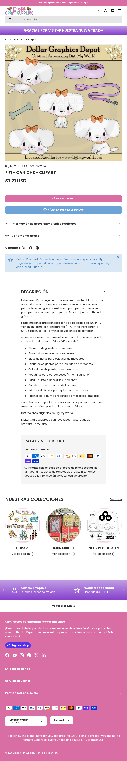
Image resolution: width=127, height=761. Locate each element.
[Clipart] (22, 525)
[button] (112, 10)
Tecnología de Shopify (46, 752)
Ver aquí (83, 2)
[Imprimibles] (63, 525)
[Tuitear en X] (24, 248)
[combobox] (63, 19)
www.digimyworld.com (35, 424)
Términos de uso (58, 331)
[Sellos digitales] (104, 525)
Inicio (8, 39)
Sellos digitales (104, 548)
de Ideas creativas (66, 402)
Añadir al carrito (63, 198)
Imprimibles (63, 548)
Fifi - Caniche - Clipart (25, 39)
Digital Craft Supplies (23, 752)
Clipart (23, 548)
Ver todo (116, 499)
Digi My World (13, 166)
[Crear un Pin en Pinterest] (37, 248)
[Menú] (119, 10)
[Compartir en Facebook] (30, 248)
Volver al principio (63, 606)
